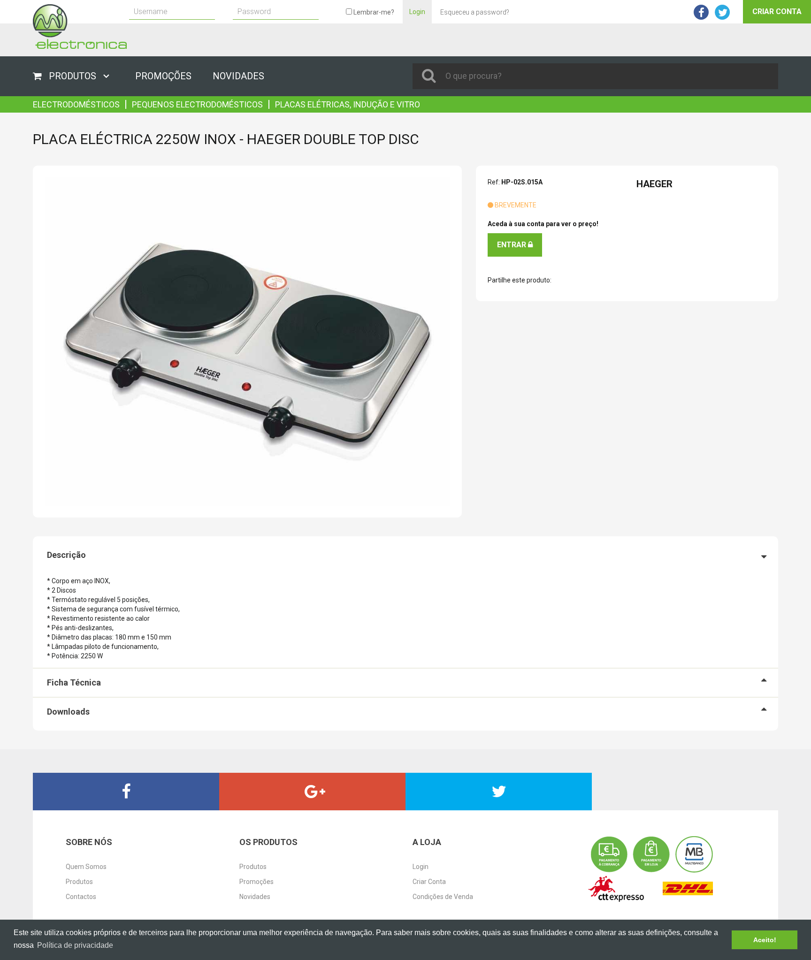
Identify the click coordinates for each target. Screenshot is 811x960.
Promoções (256, 881)
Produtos (79, 881)
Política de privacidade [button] (75, 945)
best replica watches (63, 815)
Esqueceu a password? (474, 12)
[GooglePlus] (312, 791)
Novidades (254, 896)
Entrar (512, 244)
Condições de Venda (443, 896)
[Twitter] (499, 791)
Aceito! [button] (764, 940)
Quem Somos (86, 866)
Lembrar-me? (373, 12)
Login (417, 11)
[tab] (405, 555)
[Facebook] (126, 791)
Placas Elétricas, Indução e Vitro (347, 104)
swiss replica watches (32, 101)
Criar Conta (777, 11)
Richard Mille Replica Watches (109, 101)
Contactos (81, 896)
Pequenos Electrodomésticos (197, 104)
